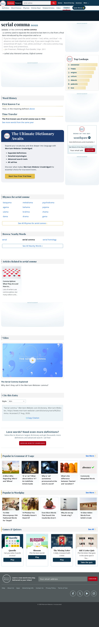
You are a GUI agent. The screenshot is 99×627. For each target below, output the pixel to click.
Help (4, 588)
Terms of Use (62, 588)
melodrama (28, 202)
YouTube (87, 593)
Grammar (79, 3)
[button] (86, 3)
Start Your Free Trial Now (20, 176)
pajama (45, 207)
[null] (89, 137)
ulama (5, 212)
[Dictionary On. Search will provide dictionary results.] (14, 3)
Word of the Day (69, 3)
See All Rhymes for (32, 223)
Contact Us (40, 588)
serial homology (49, 239)
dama (5, 216)
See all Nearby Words (32, 246)
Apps (18, 588)
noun (34, 25)
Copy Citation (33, 418)
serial (4, 239)
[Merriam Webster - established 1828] (3, 3)
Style (4, 401)
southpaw (81, 137)
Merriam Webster (6, 578)
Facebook (73, 593)
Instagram (94, 593)
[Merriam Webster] (81, 129)
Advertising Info (28, 588)
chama (45, 212)
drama (26, 216)
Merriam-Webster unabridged (32, 443)
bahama (26, 207)
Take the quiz (87, 562)
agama (6, 207)
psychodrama (48, 202)
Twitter (80, 593)
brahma (26, 212)
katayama (7, 202)
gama (44, 216)
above (32, 109)
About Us (11, 588)
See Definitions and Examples (81, 142)
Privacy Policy (51, 588)
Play (12, 560)
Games (60, 3)
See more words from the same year (18, 122)
